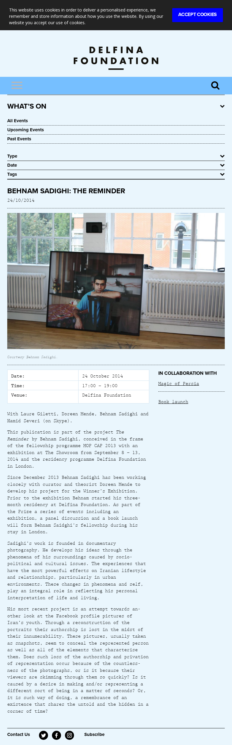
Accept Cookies (197, 14)
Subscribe (94, 734)
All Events (17, 120)
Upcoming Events (25, 129)
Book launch (173, 401)
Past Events (19, 139)
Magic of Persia (178, 383)
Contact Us (18, 734)
